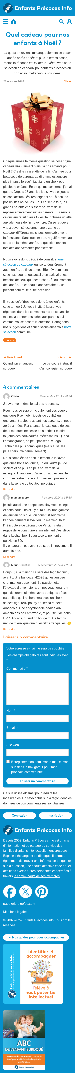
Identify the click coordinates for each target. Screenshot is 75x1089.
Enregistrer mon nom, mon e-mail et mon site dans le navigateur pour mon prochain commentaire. (40, 767)
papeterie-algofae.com (19, 903)
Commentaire (17, 668)
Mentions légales (15, 912)
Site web (12, 745)
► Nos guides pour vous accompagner (36, 937)
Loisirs (10, 340)
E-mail (12, 727)
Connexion (19, 815)
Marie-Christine (21, 565)
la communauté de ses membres (37, 876)
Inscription (55, 815)
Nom (10, 710)
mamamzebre (20, 497)
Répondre (9, 489)
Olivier (68, 81)
